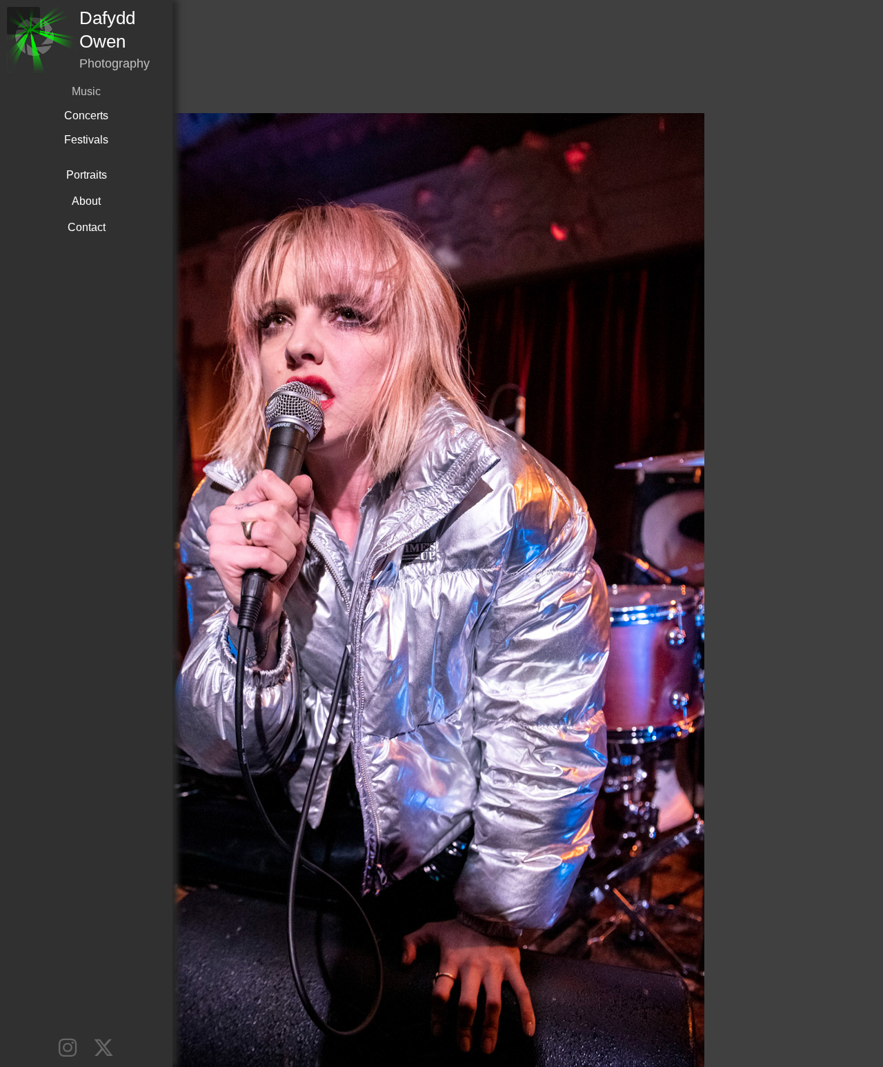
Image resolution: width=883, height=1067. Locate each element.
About (86, 201)
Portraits (86, 175)
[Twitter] (103, 1048)
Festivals (86, 140)
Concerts (86, 115)
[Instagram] (68, 1048)
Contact (87, 227)
